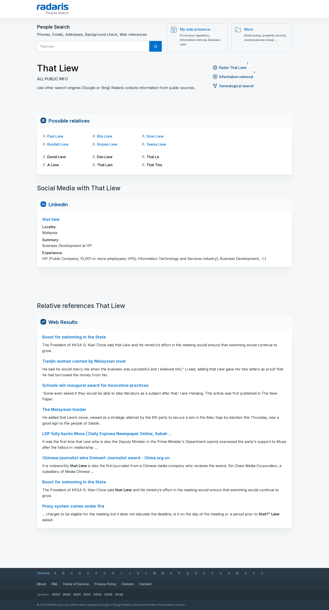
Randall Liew (57, 144)
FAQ (54, 584)
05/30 (98, 594)
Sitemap (43, 573)
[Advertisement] (164, 104)
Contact (145, 584)
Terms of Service (76, 584)
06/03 (56, 594)
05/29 (108, 594)
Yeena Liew (156, 144)
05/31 (87, 594)
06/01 (77, 594)
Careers (128, 584)
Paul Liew (55, 136)
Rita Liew (104, 136)
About (41, 584)
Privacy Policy (105, 584)
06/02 (67, 594)
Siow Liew (155, 136)
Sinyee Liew (107, 144)
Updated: (43, 594)
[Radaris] (52, 6)
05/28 (119, 594)
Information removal (236, 76)
